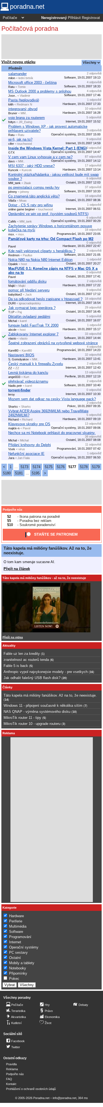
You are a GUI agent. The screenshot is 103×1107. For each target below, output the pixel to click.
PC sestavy (18, 952)
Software (16, 932)
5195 (36, 473)
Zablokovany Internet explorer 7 (33, 334)
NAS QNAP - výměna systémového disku (37, 712)
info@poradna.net (64, 1098)
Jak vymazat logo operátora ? (31, 308)
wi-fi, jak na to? (20, 139)
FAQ (9, 1079)
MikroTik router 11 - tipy (22, 718)
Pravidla (11, 1064)
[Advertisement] (51, 46)
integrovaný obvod (22, 109)
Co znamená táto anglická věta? (34, 196)
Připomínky (18, 973)
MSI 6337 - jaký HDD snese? (31, 166)
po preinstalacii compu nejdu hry (34, 187)
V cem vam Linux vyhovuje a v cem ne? (40, 157)
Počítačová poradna (29, 28)
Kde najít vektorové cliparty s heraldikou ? (41, 251)
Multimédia (17, 926)
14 (6, 699)
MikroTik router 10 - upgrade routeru (32, 724)
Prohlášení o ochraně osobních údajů (31, 1089)
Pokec (14, 979)
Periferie (15, 921)
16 (91, 672)
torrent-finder (19, 390)
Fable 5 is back (16, 666)
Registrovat (91, 18)
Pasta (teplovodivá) (23, 100)
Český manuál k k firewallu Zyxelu (35, 364)
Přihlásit (74, 18)
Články (7, 687)
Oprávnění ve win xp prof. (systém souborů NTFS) (48, 214)
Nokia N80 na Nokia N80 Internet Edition (40, 260)
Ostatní (15, 958)
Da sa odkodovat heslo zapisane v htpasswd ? (45, 299)
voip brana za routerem (26, 118)
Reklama (12, 1069)
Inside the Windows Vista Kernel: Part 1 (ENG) (47, 148)
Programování (20, 937)
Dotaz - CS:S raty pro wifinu (30, 205)
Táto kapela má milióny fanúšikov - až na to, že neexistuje (44, 578)
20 (64, 678)
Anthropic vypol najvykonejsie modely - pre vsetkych (46, 672)
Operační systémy (23, 947)
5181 (19, 473)
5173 (24, 467)
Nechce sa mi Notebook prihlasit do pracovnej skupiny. (52, 433)
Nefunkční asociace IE (26, 454)
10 (74, 711)
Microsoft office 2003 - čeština (32, 82)
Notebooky (17, 968)
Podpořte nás (12, 509)
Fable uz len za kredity (22, 654)
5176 (61, 467)
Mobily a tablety (21, 963)
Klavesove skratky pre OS (29, 424)
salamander (17, 74)
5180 (7, 473)
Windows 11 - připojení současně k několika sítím (43, 705)
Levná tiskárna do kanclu (28, 373)
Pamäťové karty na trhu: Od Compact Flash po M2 (50, 239)
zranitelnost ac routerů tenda (26, 660)
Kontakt (11, 1084)
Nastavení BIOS (21, 355)
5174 (36, 467)
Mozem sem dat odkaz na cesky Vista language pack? (52, 399)
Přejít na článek (17, 569)
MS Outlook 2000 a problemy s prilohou (39, 91)
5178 (84, 467)
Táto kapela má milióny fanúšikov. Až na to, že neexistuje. (50, 695)
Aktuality (8, 645)
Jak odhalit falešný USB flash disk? (32, 678)
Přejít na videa (12, 637)
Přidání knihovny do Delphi (29, 445)
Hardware (16, 916)
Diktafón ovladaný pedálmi (29, 317)
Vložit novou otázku (18, 62)
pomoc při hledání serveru (28, 290)
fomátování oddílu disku (27, 281)
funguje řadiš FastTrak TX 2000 (33, 325)
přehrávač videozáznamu (28, 381)
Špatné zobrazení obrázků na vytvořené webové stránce (53, 343)
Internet (15, 942)
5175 (48, 467)
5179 (96, 467)
